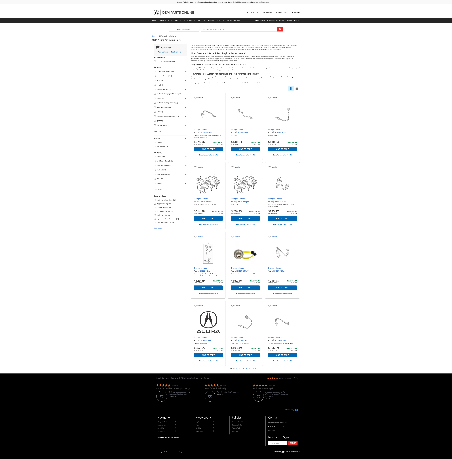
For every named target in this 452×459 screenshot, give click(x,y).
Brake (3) (160, 112)
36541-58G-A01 (206, 340)
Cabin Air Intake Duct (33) (165, 223)
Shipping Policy (237, 425)
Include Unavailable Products (166, 61)
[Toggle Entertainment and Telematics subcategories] (185, 116)
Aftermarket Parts (234, 20)
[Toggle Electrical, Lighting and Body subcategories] (185, 102)
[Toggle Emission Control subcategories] (185, 76)
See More (158, 189)
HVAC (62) (160, 80)
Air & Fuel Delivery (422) (165, 161)
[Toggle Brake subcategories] (185, 111)
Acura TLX (220, 68)
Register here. (183, 452)
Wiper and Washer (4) (164, 107)
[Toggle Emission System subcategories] (185, 174)
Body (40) (160, 183)
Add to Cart (208, 149)
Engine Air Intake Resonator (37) (168, 219)
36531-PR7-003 (206, 202)
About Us (201, 20)
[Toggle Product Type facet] (185, 196)
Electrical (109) (162, 170)
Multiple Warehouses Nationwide (279, 427)
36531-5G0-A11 (280, 271)
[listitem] (192, 393)
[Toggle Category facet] (185, 67)
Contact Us (161, 431)
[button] (294, 378)
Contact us (258, 83)
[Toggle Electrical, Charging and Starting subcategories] (185, 93)
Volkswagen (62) (162, 146)
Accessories (188, 20)
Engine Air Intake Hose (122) (166, 200)
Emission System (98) (164, 174)
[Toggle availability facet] (185, 57)
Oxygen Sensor (201, 129)
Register (198, 428)
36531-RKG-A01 (280, 340)
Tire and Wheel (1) (163, 125)
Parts (177, 20)
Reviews (211, 20)
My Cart (198, 422)
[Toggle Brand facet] (185, 138)
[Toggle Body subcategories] (185, 85)
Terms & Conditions (239, 422)
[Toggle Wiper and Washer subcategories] (185, 107)
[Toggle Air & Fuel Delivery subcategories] (185, 161)
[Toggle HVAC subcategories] (185, 80)
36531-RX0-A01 (243, 271)
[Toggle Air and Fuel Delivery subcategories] (185, 71)
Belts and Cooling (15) (164, 89)
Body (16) (160, 85)
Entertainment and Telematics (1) (168, 116)
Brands (219, 20)
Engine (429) (161, 156)
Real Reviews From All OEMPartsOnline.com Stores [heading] (183, 378)
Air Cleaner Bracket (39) (165, 211)
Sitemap (235, 431)
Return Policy (236, 428)
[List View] (297, 88)
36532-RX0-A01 (243, 132)
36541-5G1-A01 (280, 202)
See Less (157, 132)
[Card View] (291, 88)
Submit (293, 443)
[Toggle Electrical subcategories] (185, 170)
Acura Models (164, 20)
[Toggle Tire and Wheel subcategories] (185, 125)
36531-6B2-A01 (206, 132)
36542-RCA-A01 (280, 132)
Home (154, 20)
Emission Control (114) (164, 165)
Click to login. (159, 452)
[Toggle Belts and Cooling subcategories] (185, 89)
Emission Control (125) (164, 76)
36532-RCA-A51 (243, 340)
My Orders (199, 431)
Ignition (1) (160, 121)
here (272, 79)
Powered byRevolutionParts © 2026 (287, 452)
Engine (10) (160, 98)
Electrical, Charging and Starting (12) (169, 94)
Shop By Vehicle (163, 422)
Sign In (198, 425)
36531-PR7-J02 (243, 202)
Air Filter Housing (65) (164, 208)
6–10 (254, 368)
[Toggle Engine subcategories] (185, 98)
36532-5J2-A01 (205, 271)
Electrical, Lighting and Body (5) (167, 103)
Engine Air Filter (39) (163, 215)
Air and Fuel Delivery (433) (165, 71)
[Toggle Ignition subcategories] (185, 120)
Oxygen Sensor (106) (164, 204)
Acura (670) (160, 143)
